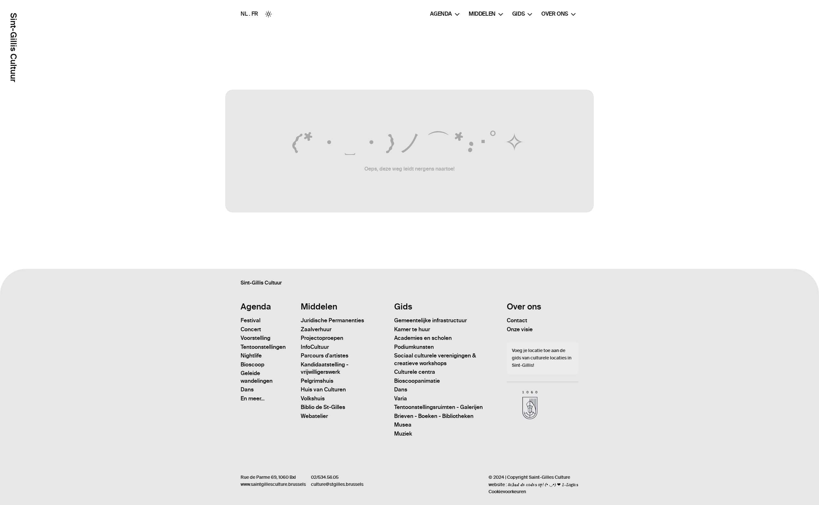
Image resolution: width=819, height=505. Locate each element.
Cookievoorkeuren (507, 491)
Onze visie (520, 329)
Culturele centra (414, 372)
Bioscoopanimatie (417, 381)
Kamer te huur (412, 329)
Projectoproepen (322, 338)
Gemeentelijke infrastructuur (430, 320)
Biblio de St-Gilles (323, 407)
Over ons (554, 14)
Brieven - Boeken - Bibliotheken (433, 416)
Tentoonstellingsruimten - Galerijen (438, 407)
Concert (251, 329)
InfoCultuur (315, 347)
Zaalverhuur (316, 329)
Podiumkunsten (414, 347)
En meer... (253, 398)
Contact (517, 320)
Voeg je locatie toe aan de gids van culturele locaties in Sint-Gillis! (541, 358)
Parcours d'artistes (324, 355)
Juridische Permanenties (332, 320)
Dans (247, 389)
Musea (402, 424)
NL (244, 14)
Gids (518, 14)
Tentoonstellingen (263, 347)
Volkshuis (313, 398)
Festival (250, 320)
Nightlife (251, 355)
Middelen (482, 14)
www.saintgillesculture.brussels (273, 484)
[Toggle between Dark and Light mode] (268, 14)
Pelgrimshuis (317, 381)
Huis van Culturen (323, 389)
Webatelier (314, 416)
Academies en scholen (423, 338)
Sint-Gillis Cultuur (13, 47)
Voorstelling (255, 338)
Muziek (403, 433)
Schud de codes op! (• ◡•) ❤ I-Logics (543, 484)
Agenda (441, 14)
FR (254, 14)
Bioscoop (252, 364)
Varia (400, 398)
